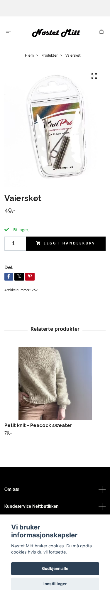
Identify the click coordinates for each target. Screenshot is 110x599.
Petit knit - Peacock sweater (38, 425)
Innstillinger (55, 583)
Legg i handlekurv (70, 243)
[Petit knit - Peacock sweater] (55, 383)
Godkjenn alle (55, 568)
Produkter (49, 55)
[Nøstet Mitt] (56, 32)
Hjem (29, 55)
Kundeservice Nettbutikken (31, 506)
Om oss (11, 489)
